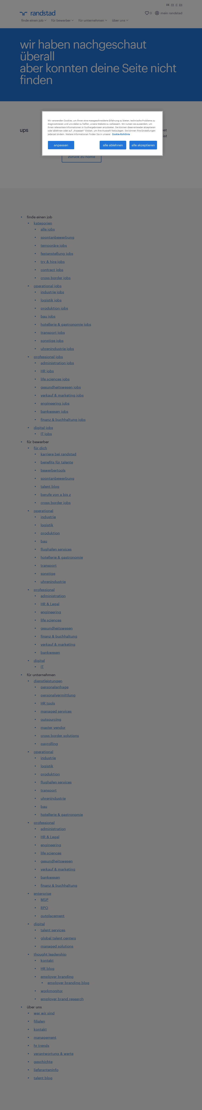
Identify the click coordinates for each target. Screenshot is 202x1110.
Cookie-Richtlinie (121, 134)
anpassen (61, 145)
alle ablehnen (113, 145)
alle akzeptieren (143, 145)
